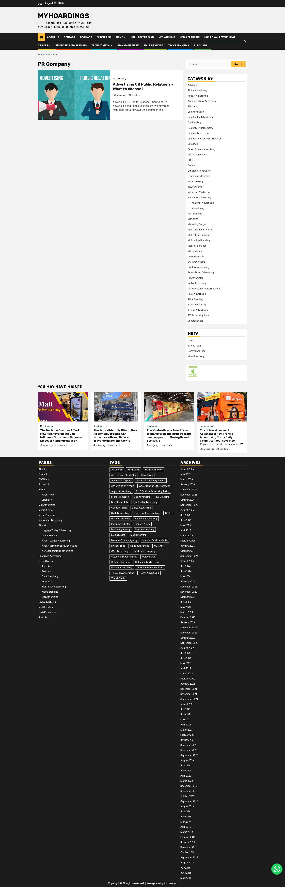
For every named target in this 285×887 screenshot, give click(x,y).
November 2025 (188, 494)
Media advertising (144, 529)
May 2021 (185, 719)
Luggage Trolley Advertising (56, 530)
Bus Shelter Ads (119, 502)
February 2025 (187, 540)
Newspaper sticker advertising (57, 551)
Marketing (193, 218)
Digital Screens (49, 535)
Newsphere (153, 883)
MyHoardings (63, 16)
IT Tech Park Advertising (201, 202)
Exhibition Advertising (199, 170)
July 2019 (185, 811)
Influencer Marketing (199, 192)
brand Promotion (120, 497)
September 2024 (189, 556)
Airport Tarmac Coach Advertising (59, 545)
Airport (43, 45)
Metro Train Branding (199, 235)
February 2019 (187, 837)
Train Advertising (197, 304)
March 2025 (186, 535)
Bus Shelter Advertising (200, 117)
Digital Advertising (141, 507)
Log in (191, 340)
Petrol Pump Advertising (201, 272)
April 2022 (185, 668)
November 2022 (188, 632)
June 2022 (185, 658)
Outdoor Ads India (120, 562)
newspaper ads (196, 256)
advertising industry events (151, 480)
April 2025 (185, 530)
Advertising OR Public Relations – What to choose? (143, 86)
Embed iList (104, 37)
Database (193, 143)
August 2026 (187, 469)
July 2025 (185, 515)
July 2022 (185, 653)
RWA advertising (128, 45)
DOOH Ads (86, 37)
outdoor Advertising (121, 567)
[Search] (245, 41)
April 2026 (185, 474)
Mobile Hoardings (197, 245)
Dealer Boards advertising (201, 149)
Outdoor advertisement (147, 562)
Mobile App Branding (199, 240)
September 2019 (189, 801)
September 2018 (189, 857)
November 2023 (188, 591)
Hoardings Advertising (71, 45)
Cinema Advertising (198, 133)
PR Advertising (119, 78)
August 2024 (187, 561)
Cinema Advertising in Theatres (205, 138)
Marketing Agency (120, 529)
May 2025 (185, 525)
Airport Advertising (198, 95)
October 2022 (187, 637)
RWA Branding (195, 299)
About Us (53, 37)
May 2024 (185, 576)
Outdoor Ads (148, 556)
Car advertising (119, 507)
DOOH (191, 160)
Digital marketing (197, 154)
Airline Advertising (197, 90)
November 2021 (188, 694)
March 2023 (186, 612)
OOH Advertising (196, 261)
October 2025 (187, 499)
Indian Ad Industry (120, 524)
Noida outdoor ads (139, 545)
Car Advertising (50, 576)
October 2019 (187, 796)
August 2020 (187, 760)
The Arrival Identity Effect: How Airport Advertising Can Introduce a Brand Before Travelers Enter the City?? (115, 435)
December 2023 (188, 586)
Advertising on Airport (122, 486)
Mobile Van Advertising (219, 37)
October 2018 (187, 852)
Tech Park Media (178, 45)
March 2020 (186, 781)
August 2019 (187, 806)
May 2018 (185, 878)
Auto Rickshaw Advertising (202, 101)
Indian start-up (196, 181)
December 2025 (188, 489)
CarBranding (194, 122)
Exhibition (47, 499)
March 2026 (186, 479)
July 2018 (185, 867)
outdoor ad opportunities (124, 556)
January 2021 (187, 740)
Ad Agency (193, 85)
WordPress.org (196, 356)
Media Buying (166, 37)
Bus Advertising (196, 111)
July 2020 (185, 765)
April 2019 (185, 827)
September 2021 (189, 699)
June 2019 (185, 816)
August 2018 (187, 862)
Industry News (142, 524)
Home (119, 37)
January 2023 (187, 622)
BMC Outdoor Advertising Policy (152, 491)
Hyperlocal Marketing (199, 176)
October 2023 (187, 597)
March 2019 (186, 832)
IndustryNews (195, 186)
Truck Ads (47, 581)
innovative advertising (199, 197)
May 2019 (185, 821)
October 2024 (187, 551)
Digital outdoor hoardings (147, 513)
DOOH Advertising (120, 518)
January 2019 (187, 842)
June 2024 (185, 571)
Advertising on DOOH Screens (154, 486)
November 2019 (188, 791)
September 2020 (189, 755)
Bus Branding (162, 497)
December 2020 (188, 745)
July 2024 (185, 566)
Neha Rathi (135, 95)
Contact (69, 37)
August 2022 (187, 648)
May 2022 (185, 663)
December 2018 (188, 847)
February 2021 (187, 735)
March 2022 (186, 673)
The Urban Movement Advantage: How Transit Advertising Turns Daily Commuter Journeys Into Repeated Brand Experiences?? (221, 437)
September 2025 (189, 505)
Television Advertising (122, 573)
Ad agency (116, 469)
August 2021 (187, 704)
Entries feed (194, 345)
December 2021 (188, 689)
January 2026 (187, 484)
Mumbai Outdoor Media (154, 540)
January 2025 (187, 545)
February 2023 (187, 617)
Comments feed (197, 350)
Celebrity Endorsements (201, 127)
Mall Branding (153, 45)
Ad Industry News (153, 469)
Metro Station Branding (200, 229)
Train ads (46, 571)
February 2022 (187, 678)
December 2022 (188, 627)
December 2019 (188, 786)
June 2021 (185, 714)
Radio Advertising (197, 283)
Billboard (192, 106)
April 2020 (185, 775)
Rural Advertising (197, 293)
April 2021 (185, 724)
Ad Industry (133, 469)
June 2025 (185, 520)
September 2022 (189, 643)
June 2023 (185, 602)
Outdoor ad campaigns (145, 551)
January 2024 (187, 581)
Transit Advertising (198, 310)
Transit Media (100, 45)
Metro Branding (50, 591)
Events (191, 165)
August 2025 (187, 510)
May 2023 (185, 607)
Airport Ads (48, 494)
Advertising (147, 475)
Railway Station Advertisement (204, 288)
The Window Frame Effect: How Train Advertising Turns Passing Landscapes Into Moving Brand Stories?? (169, 435)
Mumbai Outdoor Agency (124, 540)
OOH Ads (159, 545)
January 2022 (187, 683)
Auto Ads (47, 566)
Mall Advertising (142, 37)
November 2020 (188, 750)
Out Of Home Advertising (150, 567)
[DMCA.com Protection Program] (193, 371)
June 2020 (185, 770)
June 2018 (185, 873)
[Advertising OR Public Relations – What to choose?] (74, 95)
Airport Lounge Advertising (56, 540)
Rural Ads (200, 45)
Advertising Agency (121, 480)
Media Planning (190, 37)
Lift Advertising (196, 208)
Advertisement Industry (123, 475)
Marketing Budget (197, 224)
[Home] (41, 37)
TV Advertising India (198, 315)
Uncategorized (195, 320)
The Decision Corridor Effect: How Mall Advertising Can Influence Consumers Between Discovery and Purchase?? (61, 435)
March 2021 (186, 729)
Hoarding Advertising (146, 518)
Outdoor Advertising (198, 267)
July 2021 (185, 709)
